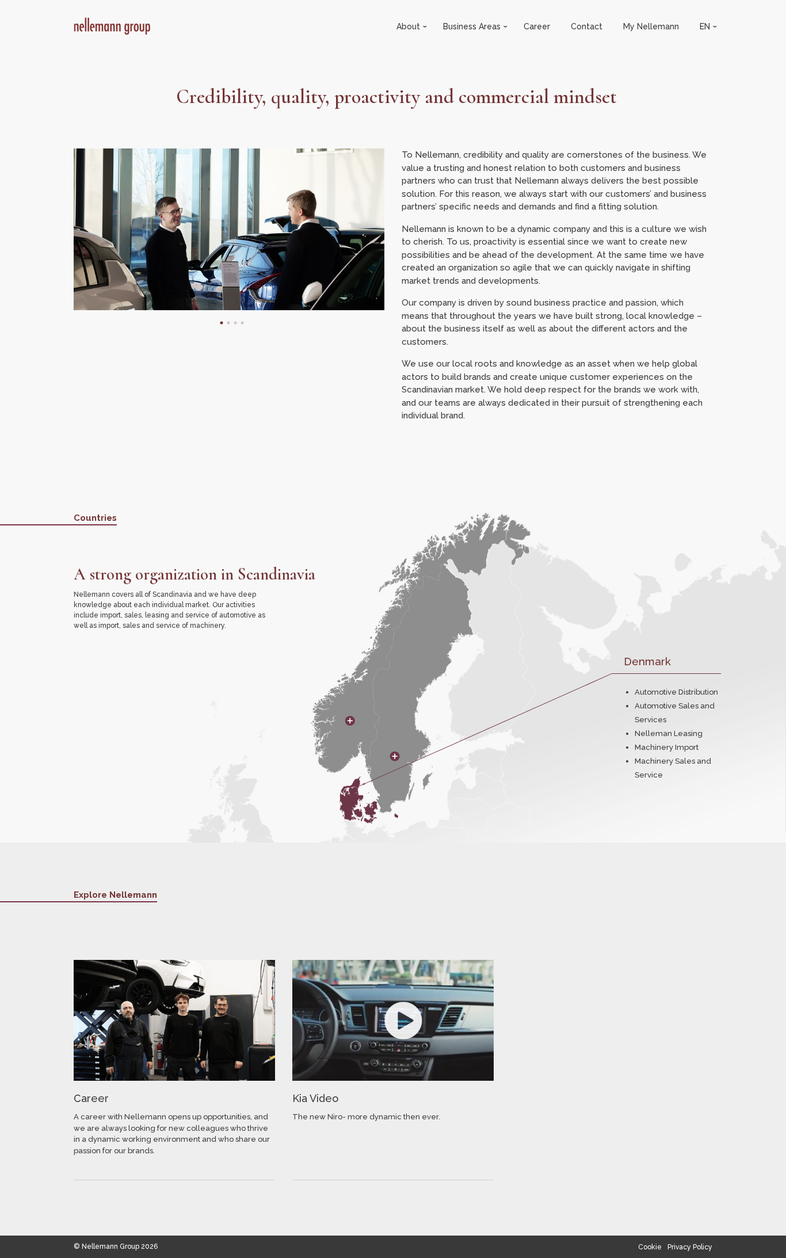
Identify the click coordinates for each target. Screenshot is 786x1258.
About (409, 26)
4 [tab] (239, 323)
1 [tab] (219, 323)
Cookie (650, 1247)
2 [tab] (225, 323)
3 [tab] (232, 323)
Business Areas (473, 26)
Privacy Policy (689, 1247)
